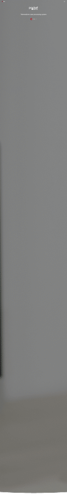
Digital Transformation (17, 3)
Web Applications (39, 3)
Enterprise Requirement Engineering (29, 3)
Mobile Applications (47, 3)
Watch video (33, 19)
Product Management (31, 4)
